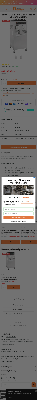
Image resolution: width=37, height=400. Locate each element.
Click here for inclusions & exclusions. (27, 202)
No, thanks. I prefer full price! (18, 221)
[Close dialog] (34, 178)
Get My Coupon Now (18, 217)
